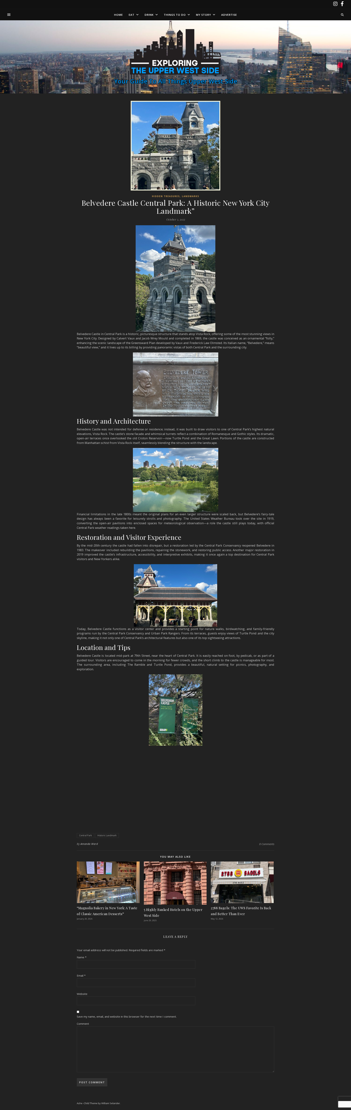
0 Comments (266, 844)
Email (81, 975)
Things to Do (175, 14)
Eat (131, 14)
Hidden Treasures (166, 196)
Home (118, 14)
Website (82, 994)
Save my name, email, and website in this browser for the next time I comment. (127, 1016)
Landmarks (190, 196)
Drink (149, 14)
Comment (83, 1023)
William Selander (110, 1103)
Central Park (85, 835)
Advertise (229, 14)
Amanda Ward (89, 844)
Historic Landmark (106, 835)
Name (81, 957)
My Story (203, 14)
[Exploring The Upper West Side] (175, 52)
